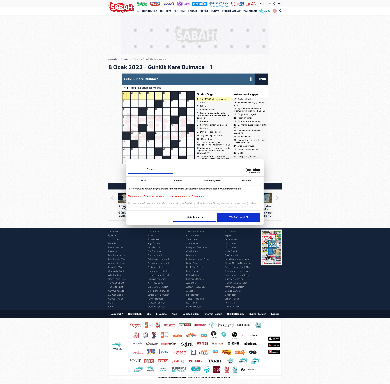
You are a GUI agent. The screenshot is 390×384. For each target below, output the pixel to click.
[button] (113, 198)
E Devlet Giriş (154, 239)
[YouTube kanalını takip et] (279, 3)
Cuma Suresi (192, 235)
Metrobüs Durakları (195, 279)
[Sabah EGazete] (271, 269)
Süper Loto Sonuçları (158, 287)
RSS (149, 313)
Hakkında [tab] (246, 180)
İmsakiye (112, 251)
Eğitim (203, 10)
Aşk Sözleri (191, 283)
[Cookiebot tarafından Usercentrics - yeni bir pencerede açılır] (247, 170)
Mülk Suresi (230, 247)
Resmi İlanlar (231, 10)
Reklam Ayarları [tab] (212, 180)
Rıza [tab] (143, 180)
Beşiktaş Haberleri (156, 267)
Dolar (110, 302)
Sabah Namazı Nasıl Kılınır (238, 267)
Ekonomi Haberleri (156, 306)
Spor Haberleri (155, 255)
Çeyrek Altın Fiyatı (117, 279)
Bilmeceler (191, 255)
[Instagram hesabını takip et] (274, 3)
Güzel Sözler (192, 251)
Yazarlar (250, 10)
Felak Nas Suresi (194, 267)
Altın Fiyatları (114, 275)
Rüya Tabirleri (154, 243)
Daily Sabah (135, 313)
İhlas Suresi (230, 243)
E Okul (151, 235)
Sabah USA (117, 313)
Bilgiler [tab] (178, 180)
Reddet (150, 169)
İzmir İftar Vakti (115, 267)
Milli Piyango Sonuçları (158, 290)
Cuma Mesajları (232, 306)
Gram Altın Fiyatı (116, 271)
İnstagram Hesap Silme (197, 259)
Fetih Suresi (192, 271)
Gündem (165, 10)
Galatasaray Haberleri (158, 259)
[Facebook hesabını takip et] (260, 3)
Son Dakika (150, 10)
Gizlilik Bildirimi (235, 313)
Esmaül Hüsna (232, 298)
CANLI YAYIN (253, 3)
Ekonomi (179, 10)
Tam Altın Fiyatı (115, 287)
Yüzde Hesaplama (195, 231)
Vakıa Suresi (231, 231)
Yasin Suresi (192, 239)
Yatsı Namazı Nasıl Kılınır (237, 259)
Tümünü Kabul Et (238, 217)
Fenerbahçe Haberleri (158, 263)
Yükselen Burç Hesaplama (160, 275)
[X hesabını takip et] (265, 3)
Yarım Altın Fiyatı (116, 283)
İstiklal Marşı (231, 302)
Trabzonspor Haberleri (158, 271)
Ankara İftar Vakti (116, 263)
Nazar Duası (192, 263)
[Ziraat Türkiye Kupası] (275, 11)
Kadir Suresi (231, 251)
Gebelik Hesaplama (157, 279)
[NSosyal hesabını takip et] (269, 3)
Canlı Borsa (153, 231)
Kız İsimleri (191, 302)
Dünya (215, 10)
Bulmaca (124, 59)
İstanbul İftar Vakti (117, 259)
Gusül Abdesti (231, 255)
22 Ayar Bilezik (115, 294)
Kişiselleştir (193, 217)
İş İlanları (112, 235)
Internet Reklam (213, 313)
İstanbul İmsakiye (116, 255)
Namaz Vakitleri (116, 247)
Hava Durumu (154, 247)
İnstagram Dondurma (196, 247)
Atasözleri (191, 290)
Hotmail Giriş (192, 275)
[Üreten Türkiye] (219, 3)
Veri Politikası (114, 231)
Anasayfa (112, 59)
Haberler (112, 243)
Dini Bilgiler (230, 294)
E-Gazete (161, 313)
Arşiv (174, 313)
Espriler (228, 235)
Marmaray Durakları (234, 287)
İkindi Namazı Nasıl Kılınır (237, 275)
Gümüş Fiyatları (115, 298)
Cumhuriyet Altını (116, 290)
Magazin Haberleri (156, 302)
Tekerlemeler (231, 239)
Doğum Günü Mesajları (236, 283)
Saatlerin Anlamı (233, 290)
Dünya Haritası (193, 306)
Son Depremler (155, 251)
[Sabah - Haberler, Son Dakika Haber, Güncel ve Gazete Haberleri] (121, 7)
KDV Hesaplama (155, 283)
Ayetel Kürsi (192, 243)
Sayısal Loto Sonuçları (158, 294)
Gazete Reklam (191, 313)
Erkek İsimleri (192, 294)
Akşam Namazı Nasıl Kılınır (238, 263)
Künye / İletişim (257, 313)
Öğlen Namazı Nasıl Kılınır (237, 271)
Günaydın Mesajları (234, 279)
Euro (110, 306)
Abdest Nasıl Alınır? (195, 287)
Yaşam (192, 10)
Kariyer (275, 313)
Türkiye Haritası (155, 298)
